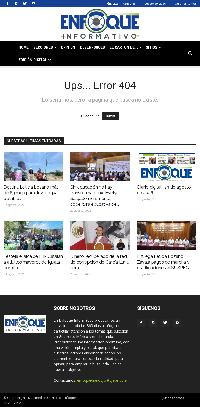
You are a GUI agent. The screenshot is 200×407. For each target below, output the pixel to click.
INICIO (110, 116)
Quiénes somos (185, 3)
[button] (190, 53)
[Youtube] (33, 3)
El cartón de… (124, 47)
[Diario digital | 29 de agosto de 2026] (166, 166)
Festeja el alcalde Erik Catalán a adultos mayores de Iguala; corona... (33, 262)
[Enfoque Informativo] (100, 24)
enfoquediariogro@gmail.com (102, 380)
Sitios (151, 47)
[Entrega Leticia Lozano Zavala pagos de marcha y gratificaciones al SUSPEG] (166, 235)
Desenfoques (92, 47)
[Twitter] (25, 3)
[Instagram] (16, 3)
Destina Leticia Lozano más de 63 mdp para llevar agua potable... (31, 192)
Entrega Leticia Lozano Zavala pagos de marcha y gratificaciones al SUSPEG (163, 262)
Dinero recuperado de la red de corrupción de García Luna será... (99, 262)
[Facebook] (7, 3)
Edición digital (32, 60)
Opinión (68, 47)
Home (23, 47)
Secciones (43, 47)
